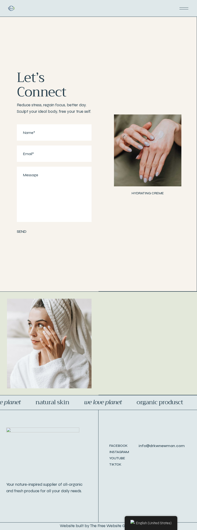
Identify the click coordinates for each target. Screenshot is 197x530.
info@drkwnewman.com (162, 445)
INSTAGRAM (119, 452)
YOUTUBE (117, 458)
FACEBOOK (118, 446)
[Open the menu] (184, 8)
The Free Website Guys (110, 525)
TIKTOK (115, 464)
